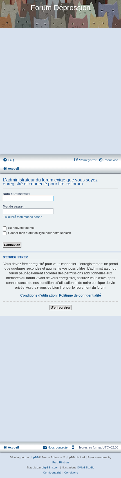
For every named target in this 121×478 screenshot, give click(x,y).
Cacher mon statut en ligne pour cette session (39, 233)
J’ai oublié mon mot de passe (22, 216)
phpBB (34, 457)
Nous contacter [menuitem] (58, 447)
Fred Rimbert (60, 462)
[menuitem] (8, 160)
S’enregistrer (60, 307)
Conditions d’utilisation (38, 295)
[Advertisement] (60, 91)
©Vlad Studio (85, 467)
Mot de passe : (13, 206)
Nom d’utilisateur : (16, 193)
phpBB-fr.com (50, 467)
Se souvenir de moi (20, 227)
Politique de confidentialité (80, 295)
